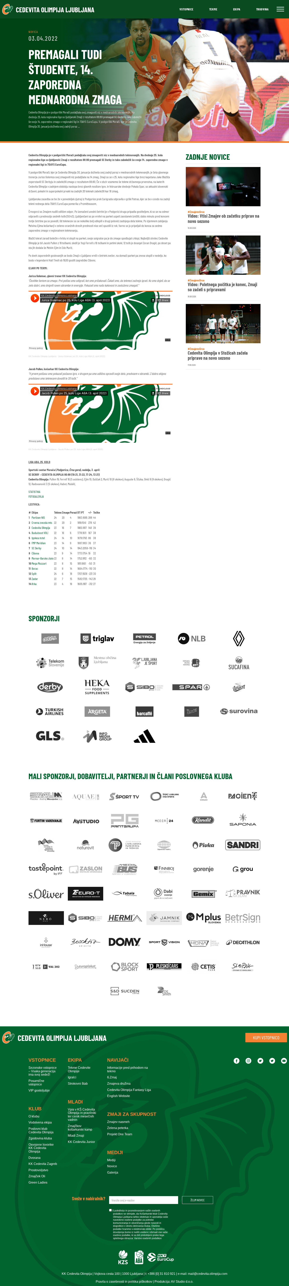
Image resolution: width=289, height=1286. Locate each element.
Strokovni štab (78, 1083)
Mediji (115, 1152)
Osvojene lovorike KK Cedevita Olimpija (41, 1148)
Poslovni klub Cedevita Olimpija (41, 1130)
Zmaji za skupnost (131, 1114)
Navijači (118, 1060)
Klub (35, 1108)
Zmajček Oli (37, 1176)
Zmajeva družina (119, 1083)
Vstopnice (186, 9)
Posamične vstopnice (36, 1082)
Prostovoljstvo (38, 1170)
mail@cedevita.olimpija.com (207, 1273)
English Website (118, 1096)
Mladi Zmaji (76, 1135)
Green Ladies (38, 1182)
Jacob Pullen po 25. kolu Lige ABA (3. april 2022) (80, 449)
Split (34, 573)
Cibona (35, 553)
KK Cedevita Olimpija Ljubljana (42, 356)
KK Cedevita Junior (81, 1142)
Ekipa (236, 9)
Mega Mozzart (39, 563)
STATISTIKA (34, 492)
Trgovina (262, 9)
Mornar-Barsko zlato (43, 558)
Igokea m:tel (38, 538)
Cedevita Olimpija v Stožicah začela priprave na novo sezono (218, 355)
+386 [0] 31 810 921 (161, 1273)
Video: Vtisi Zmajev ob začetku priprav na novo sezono (223, 218)
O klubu (34, 1116)
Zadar (35, 578)
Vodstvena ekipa (40, 1122)
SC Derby (36, 548)
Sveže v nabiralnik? (88, 1198)
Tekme (213, 9)
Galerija (112, 1172)
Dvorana (34, 1157)
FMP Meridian (39, 543)
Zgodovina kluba (40, 1138)
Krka (34, 584)
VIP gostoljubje (39, 1090)
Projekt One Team (119, 1134)
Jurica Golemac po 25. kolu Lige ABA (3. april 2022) (81, 356)
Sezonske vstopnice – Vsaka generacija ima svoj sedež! (43, 1071)
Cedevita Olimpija (41, 527)
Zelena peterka (117, 1128)
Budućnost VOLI (40, 533)
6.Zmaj (112, 1077)
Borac (35, 568)
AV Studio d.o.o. (182, 1281)
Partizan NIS (38, 517)
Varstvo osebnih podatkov (148, 1238)
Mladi (75, 1102)
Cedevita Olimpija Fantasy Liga (129, 1090)
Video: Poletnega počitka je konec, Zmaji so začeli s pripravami (222, 287)
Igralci (72, 1077)
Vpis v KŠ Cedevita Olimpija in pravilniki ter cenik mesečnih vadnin (82, 1115)
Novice (112, 1166)
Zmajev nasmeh (118, 1122)
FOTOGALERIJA (36, 496)
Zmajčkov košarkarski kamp (80, 1127)
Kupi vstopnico (266, 1037)
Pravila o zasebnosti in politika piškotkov (124, 1281)
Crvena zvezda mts (42, 522)
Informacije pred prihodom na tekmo (127, 1069)
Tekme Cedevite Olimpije (79, 1069)
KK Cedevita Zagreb (43, 1164)
